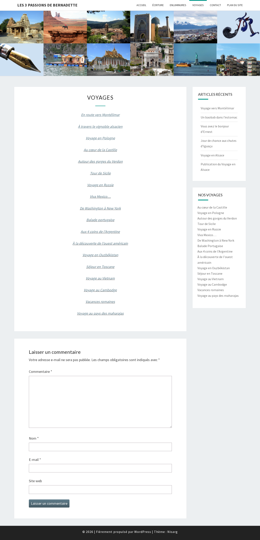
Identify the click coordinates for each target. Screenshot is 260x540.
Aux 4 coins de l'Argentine (215, 251)
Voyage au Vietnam (100, 278)
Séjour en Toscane (100, 266)
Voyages (198, 5)
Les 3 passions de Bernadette (47, 5)
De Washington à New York (100, 208)
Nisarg (172, 532)
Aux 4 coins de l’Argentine (100, 231)
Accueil (141, 5)
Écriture (158, 5)
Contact (215, 5)
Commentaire (40, 371)
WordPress (142, 532)
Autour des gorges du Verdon (100, 161)
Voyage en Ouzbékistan (100, 255)
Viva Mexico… (100, 196)
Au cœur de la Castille (100, 149)
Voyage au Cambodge (100, 290)
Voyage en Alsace (212, 155)
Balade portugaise (100, 219)
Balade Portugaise (210, 246)
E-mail (35, 459)
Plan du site (235, 5)
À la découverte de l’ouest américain (100, 243)
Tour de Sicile (100, 173)
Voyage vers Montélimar (217, 108)
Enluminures (178, 5)
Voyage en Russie (100, 185)
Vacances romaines (100, 301)
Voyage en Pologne (210, 213)
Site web (35, 481)
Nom (34, 438)
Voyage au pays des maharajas (100, 313)
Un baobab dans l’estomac (219, 117)
